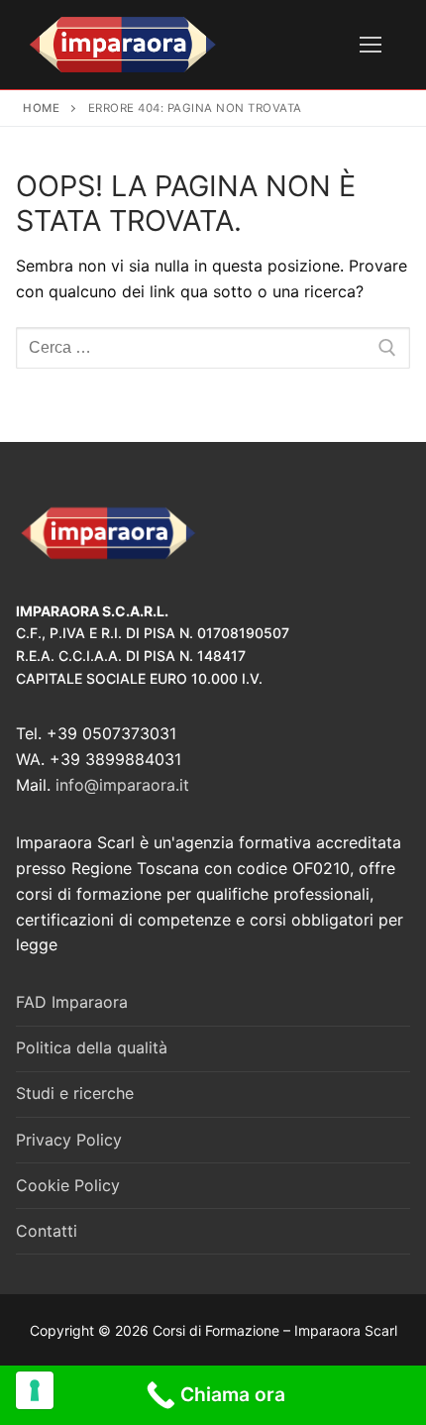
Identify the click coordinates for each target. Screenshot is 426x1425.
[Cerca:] (213, 348)
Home (41, 108)
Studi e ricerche (75, 1093)
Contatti (46, 1231)
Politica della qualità (91, 1047)
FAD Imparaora (72, 1002)
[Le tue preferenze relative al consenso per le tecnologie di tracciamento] (34, 1390)
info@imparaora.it (122, 785)
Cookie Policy (68, 1185)
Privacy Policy (69, 1140)
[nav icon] (370, 44)
